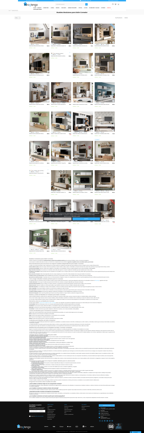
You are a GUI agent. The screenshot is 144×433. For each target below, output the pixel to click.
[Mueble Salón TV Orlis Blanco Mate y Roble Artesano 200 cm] (105, 121)
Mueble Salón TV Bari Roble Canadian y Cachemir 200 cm (58, 192)
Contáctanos (49, 406)
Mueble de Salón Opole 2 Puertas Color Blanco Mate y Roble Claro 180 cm (102, 192)
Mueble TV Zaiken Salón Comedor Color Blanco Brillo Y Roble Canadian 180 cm (58, 133)
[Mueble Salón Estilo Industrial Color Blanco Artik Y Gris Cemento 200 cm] (51, 43)
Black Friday (49, 419)
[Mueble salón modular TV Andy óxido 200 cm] (53, 43)
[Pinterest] (109, 420)
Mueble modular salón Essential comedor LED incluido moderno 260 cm (102, 45)
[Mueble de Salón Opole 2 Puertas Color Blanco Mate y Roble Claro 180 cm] (105, 179)
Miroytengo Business (51, 416)
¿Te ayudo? (134, 432)
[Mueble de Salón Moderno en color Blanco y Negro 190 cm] (98, 72)
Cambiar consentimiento (68, 414)
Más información (67, 216)
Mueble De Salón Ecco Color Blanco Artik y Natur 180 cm (80, 75)
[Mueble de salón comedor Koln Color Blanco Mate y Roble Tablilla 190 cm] (96, 72)
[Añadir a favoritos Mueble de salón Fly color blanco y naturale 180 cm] (91, 189)
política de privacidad (39, 416)
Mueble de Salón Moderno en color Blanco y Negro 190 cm (36, 163)
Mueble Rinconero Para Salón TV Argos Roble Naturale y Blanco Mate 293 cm (58, 163)
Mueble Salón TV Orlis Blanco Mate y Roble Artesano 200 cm (102, 133)
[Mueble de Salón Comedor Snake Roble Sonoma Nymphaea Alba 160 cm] (61, 91)
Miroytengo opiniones (51, 414)
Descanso (63, 7)
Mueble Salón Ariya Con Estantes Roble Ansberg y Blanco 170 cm (58, 251)
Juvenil (52, 7)
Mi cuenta (84, 404)
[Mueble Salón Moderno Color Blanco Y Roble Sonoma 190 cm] (105, 62)
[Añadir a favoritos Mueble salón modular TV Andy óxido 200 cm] (48, 169)
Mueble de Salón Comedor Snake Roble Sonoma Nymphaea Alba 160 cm (58, 104)
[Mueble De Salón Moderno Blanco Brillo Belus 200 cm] (30, 43)
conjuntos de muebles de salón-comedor (47, 302)
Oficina (80, 7)
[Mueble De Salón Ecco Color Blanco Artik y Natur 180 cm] (83, 62)
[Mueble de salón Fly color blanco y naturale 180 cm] (83, 179)
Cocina (85, 7)
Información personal (86, 406)
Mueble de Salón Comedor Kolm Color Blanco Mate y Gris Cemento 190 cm (80, 104)
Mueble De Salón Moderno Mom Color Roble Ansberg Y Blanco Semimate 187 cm (102, 221)
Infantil (57, 7)
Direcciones (84, 409)
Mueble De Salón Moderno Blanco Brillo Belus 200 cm (102, 104)
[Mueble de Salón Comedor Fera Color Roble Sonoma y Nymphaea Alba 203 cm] (39, 91)
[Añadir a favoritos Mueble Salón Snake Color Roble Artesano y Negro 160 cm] (91, 130)
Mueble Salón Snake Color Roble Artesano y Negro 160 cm (80, 133)
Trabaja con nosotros (51, 409)
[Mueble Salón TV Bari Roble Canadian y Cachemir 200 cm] (61, 179)
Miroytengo (97, 280)
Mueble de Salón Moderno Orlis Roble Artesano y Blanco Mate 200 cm (80, 45)
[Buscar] (86, 4)
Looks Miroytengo (37, 9)
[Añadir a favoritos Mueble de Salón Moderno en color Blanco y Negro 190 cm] (48, 159)
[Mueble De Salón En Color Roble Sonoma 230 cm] (39, 62)
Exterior (103, 7)
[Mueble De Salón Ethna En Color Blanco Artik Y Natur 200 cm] (83, 209)
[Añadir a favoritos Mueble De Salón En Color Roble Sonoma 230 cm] (48, 71)
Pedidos (83, 407)
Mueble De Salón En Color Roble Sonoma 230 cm (36, 75)
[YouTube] (107, 420)
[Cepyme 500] (111, 426)
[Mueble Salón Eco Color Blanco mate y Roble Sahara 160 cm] (39, 238)
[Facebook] (104, 420)
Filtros (16, 17)
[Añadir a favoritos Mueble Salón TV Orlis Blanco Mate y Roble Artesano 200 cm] (113, 130)
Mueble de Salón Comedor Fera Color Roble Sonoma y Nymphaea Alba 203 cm (36, 104)
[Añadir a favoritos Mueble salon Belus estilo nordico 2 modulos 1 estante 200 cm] (48, 42)
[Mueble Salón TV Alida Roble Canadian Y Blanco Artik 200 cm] (61, 33)
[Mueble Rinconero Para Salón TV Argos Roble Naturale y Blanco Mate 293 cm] (61, 150)
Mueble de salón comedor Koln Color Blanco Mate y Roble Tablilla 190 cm (80, 163)
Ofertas (109, 7)
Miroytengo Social (50, 417)
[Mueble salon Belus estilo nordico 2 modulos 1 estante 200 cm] (39, 33)
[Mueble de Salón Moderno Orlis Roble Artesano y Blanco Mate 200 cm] (83, 33)
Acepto (86, 219)
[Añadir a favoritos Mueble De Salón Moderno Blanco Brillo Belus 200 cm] (113, 101)
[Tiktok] (102, 420)
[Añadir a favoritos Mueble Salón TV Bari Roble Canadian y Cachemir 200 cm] (69, 189)
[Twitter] (112, 420)
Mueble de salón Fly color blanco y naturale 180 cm (80, 192)
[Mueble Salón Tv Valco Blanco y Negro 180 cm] (61, 209)
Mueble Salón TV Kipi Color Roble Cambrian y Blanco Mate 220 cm (102, 163)
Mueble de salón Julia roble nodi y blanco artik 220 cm (36, 133)
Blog (48, 407)
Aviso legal (66, 407)
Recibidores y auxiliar (94, 7)
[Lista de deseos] (115, 4)
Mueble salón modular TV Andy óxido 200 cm (36, 173)
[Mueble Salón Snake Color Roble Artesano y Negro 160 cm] (51, 101)
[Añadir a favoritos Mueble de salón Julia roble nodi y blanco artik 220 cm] (48, 130)
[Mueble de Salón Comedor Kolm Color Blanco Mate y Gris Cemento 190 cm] (95, 72)
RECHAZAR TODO (58, 219)
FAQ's (65, 412)
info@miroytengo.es (105, 413)
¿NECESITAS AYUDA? (107, 405)
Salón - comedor (37, 7)
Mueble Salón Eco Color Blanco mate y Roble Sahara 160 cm (36, 251)
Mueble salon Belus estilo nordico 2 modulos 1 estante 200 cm (36, 45)
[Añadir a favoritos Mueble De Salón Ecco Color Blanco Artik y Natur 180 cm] (91, 71)
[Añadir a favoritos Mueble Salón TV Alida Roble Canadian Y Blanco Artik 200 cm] (69, 42)
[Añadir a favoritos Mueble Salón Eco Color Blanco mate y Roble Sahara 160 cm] (48, 247)
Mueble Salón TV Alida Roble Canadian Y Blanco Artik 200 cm (58, 45)
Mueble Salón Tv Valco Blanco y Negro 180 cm (58, 221)
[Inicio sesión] (113, 4)
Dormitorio (46, 7)
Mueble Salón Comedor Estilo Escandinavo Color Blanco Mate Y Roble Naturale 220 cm (36, 221)
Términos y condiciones (68, 406)
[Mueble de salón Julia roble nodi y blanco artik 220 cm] (39, 121)
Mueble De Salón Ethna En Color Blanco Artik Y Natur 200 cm (80, 221)
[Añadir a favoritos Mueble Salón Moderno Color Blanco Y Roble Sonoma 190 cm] (113, 71)
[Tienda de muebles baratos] (30, 4)
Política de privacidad (68, 409)
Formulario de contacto (105, 414)
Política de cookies (67, 411)
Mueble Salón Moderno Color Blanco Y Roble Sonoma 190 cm (102, 75)
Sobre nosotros (50, 412)
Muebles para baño (72, 7)
